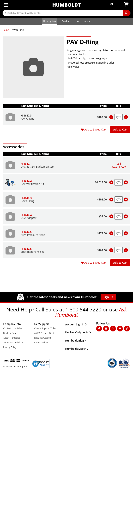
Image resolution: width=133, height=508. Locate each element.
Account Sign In (74, 324)
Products (66, 21)
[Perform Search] (126, 13)
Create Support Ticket (45, 328)
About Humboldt (11, 337)
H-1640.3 (26, 115)
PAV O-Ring (27, 118)
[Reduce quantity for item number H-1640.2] (111, 182)
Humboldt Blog (74, 340)
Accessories (83, 21)
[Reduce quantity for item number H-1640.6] (111, 250)
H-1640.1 (26, 163)
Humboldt (66, 4)
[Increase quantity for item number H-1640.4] (126, 216)
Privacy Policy (9, 347)
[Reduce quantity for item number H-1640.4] (111, 216)
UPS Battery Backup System (37, 166)
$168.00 (102, 250)
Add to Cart (120, 129)
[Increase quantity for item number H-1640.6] (126, 250)
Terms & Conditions (13, 342)
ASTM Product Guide (44, 333)
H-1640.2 (26, 181)
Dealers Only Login (77, 332)
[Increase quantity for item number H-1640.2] (126, 182)
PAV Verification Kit (32, 184)
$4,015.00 (101, 182)
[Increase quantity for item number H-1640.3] (126, 117)
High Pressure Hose (33, 235)
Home (6, 29)
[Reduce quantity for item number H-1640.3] (111, 117)
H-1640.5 (26, 232)
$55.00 (103, 216)
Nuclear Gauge (10, 333)
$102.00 (102, 117)
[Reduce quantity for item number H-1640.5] (111, 233)
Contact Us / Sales (12, 328)
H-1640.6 (26, 249)
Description (49, 21)
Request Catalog (42, 337)
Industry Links (41, 342)
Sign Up (108, 297)
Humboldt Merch (75, 348)
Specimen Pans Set (32, 252)
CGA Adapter (28, 218)
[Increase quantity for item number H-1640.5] (126, 233)
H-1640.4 (26, 215)
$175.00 (102, 233)
